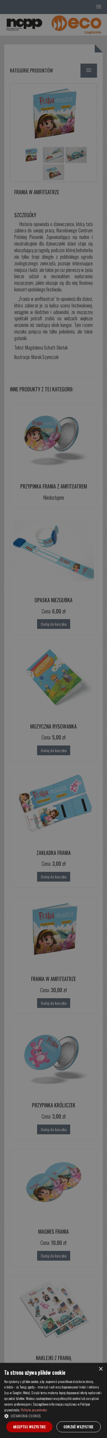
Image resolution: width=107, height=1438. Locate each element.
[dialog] (53, 1400)
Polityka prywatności (34, 1409)
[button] (53, 1416)
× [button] (100, 1369)
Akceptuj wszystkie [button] (29, 1426)
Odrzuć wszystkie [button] (78, 1426)
